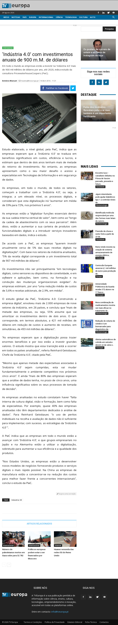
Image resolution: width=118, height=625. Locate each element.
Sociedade (100, 187)
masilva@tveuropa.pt (30, 81)
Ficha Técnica (91, 622)
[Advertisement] (39, 34)
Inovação (99, 258)
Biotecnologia (101, 205)
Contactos (104, 622)
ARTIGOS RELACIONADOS (39, 524)
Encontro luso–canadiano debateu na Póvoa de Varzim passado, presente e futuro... (105, 178)
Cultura (83, 17)
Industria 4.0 (17, 500)
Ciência (59, 17)
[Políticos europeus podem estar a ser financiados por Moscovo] (39, 539)
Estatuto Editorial (74, 622)
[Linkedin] (103, 12)
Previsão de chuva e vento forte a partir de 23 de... (104, 234)
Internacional (46, 17)
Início (6, 17)
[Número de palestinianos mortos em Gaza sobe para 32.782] (13, 539)
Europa (32, 17)
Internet (58, 545)
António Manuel (9, 81)
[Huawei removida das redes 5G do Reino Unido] (65, 539)
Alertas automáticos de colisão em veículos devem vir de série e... (105, 342)
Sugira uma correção (67, 494)
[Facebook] (98, 12)
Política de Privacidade (55, 622)
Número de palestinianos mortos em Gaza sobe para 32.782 (13, 552)
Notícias (16, 17)
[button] (113, 17)
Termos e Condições (33, 622)
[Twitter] (108, 12)
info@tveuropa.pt (60, 611)
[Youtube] (113, 12)
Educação (100, 295)
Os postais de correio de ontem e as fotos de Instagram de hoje (96, 52)
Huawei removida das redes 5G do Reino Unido (64, 552)
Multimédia (9, 22)
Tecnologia (71, 17)
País (25, 17)
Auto (92, 17)
